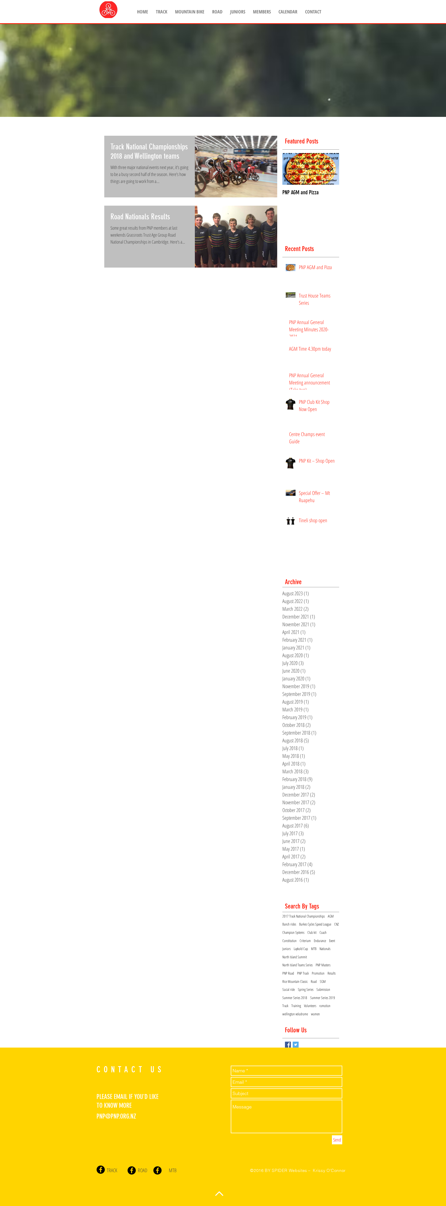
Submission (323, 989)
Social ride (288, 989)
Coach (323, 932)
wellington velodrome (295, 1013)
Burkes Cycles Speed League (315, 924)
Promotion (318, 973)
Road (314, 981)
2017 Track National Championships (303, 916)
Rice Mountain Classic (295, 981)
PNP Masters (323, 964)
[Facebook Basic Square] (288, 1045)
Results (332, 973)
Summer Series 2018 (294, 997)
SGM (323, 981)
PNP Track (303, 973)
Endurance (320, 940)
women (315, 1013)
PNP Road (288, 973)
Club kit (311, 932)
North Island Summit (294, 956)
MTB (313, 948)
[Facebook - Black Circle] (101, 1169)
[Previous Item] (290, 169)
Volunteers (310, 1005)
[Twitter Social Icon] (296, 1045)
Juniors (286, 948)
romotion (324, 1005)
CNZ (336, 924)
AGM (331, 916)
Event (332, 940)
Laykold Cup (301, 948)
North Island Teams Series (297, 964)
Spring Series (305, 989)
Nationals (325, 948)
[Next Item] (331, 169)
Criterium (305, 940)
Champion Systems (293, 932)
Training (296, 1005)
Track (285, 1005)
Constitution (289, 940)
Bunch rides (289, 924)
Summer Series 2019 (322, 997)
